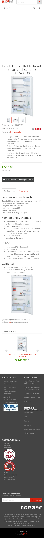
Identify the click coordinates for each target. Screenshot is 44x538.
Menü (7, 8)
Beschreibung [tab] (9, 191)
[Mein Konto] (39, 8)
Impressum (28, 425)
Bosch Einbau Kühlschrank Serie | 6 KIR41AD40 (22, 356)
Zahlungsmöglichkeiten (32, 393)
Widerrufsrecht (29, 433)
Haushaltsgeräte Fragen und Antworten (32, 382)
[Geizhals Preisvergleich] (11, 407)
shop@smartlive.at (10, 399)
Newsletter (27, 401)
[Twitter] (25, 507)
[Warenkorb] (34, 8)
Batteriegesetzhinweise (32, 429)
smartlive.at (8, 382)
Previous (6, 351)
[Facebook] (22, 507)
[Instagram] (37, 507)
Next (37, 351)
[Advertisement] (22, 36)
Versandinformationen (32, 397)
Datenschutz (28, 413)
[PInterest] (33, 507)
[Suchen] (40, 2)
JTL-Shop (26, 534)
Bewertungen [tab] (24, 191)
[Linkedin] (40, 507)
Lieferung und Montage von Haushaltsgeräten (32, 388)
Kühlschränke (15, 132)
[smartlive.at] (7, 1)
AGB (25, 417)
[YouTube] (29, 507)
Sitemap (27, 421)
